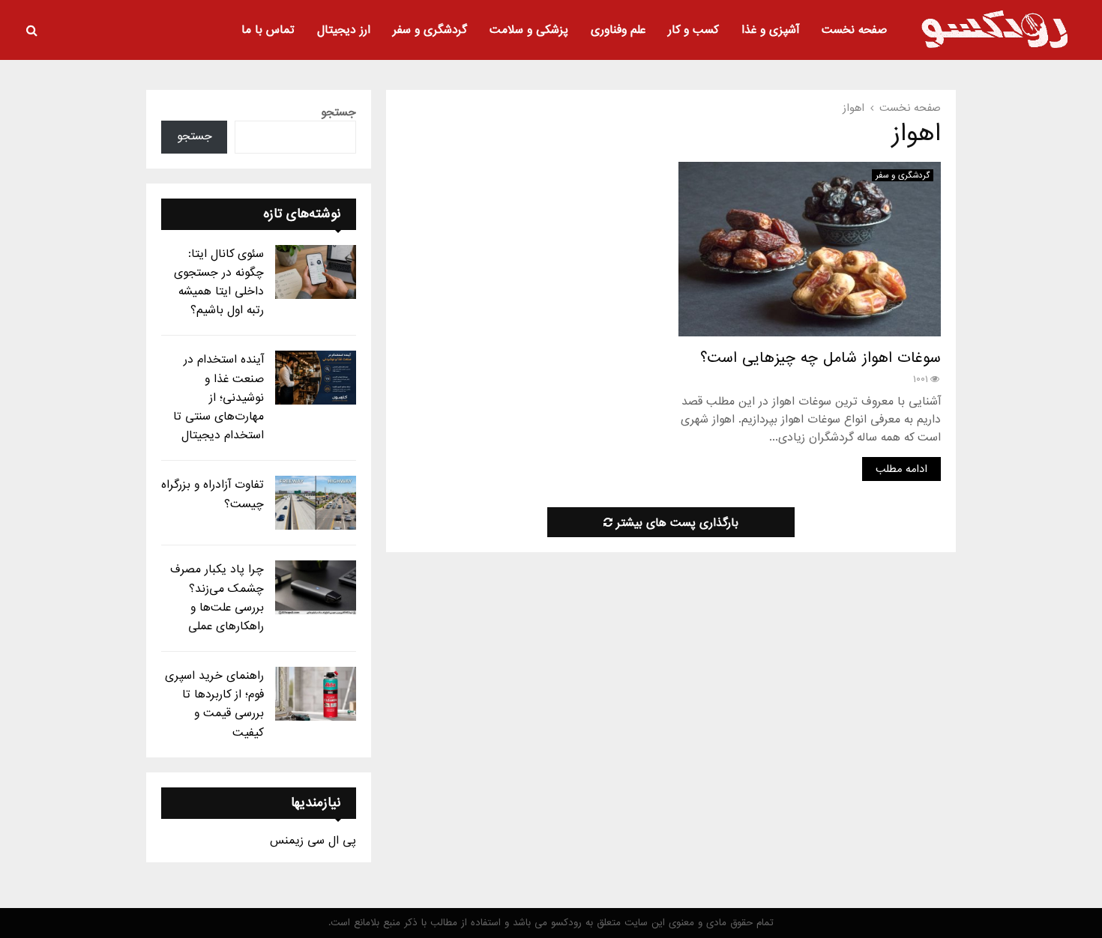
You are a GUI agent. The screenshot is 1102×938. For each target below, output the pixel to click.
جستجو (338, 112)
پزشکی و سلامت (529, 30)
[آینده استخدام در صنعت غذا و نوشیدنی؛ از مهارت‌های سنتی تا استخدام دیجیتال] (315, 378)
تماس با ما (268, 30)
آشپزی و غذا (770, 30)
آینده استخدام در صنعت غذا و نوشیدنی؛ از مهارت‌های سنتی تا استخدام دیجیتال (218, 397)
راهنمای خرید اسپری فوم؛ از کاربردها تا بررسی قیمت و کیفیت (214, 704)
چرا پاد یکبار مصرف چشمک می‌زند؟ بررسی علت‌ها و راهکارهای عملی (217, 597)
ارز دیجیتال (343, 30)
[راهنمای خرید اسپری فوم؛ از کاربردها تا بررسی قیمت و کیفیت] (315, 694)
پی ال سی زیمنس (313, 840)
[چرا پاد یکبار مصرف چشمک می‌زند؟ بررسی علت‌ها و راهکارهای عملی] (315, 587)
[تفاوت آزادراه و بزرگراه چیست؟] (315, 503)
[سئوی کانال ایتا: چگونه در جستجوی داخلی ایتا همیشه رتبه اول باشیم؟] (315, 272)
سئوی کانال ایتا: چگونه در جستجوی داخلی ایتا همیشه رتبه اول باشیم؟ (219, 282)
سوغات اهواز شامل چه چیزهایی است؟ (820, 358)
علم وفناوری (618, 30)
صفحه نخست (854, 30)
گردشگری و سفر (430, 30)
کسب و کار (693, 30)
